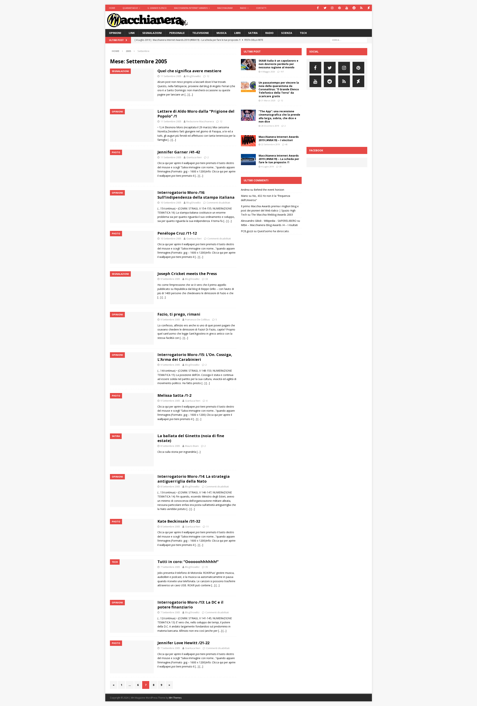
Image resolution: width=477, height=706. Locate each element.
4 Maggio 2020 (268, 71)
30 (280, 166)
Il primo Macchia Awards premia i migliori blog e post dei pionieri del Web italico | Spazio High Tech (270, 210)
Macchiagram (225, 8)
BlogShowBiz (193, 76)
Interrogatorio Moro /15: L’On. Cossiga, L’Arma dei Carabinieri (194, 357)
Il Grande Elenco (157, 8)
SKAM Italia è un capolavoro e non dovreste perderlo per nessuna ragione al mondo (278, 64)
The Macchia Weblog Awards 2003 (272, 214)
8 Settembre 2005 (170, 446)
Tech (303, 33)
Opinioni (115, 33)
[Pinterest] (339, 8)
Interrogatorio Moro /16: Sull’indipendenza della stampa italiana (196, 195)
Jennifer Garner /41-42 (178, 152)
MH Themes (175, 697)
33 (206, 279)
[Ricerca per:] (348, 40)
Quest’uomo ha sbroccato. (273, 231)
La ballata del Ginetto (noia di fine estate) (190, 438)
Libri (237, 33)
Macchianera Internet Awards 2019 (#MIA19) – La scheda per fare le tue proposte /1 (279, 159)
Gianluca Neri (194, 157)
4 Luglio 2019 (267, 166)
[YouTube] (347, 8)
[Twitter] (325, 8)
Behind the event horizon (269, 189)
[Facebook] (318, 8)
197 (282, 71)
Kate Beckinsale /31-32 (178, 521)
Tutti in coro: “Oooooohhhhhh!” (188, 561)
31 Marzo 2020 (268, 100)
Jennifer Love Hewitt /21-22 (183, 642)
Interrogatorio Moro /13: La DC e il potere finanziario (190, 605)
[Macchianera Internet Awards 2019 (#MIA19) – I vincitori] (248, 140)
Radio (243, 8)
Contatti (261, 8)
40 (286, 144)
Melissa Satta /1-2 (174, 395)
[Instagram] (332, 8)
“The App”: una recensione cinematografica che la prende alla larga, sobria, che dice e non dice (279, 116)
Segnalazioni (152, 33)
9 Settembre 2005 (170, 279)
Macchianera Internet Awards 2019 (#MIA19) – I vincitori (279, 138)
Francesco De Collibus (197, 319)
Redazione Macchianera (200, 121)
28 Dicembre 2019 (270, 125)
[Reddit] (354, 8)
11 (207, 526)
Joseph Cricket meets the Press (187, 273)
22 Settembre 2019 (270, 144)
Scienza (286, 33)
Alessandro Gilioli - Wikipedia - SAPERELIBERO (268, 220)
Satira (253, 33)
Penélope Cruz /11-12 (177, 233)
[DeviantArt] (368, 8)
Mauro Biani (192, 446)
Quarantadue (130, 8)
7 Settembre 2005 (170, 567)
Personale (177, 33)
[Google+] (361, 8)
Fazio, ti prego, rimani (178, 314)
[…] (186, 94)
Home (112, 8)
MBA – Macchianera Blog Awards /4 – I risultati (269, 225)
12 (208, 76)
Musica (222, 33)
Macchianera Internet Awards (191, 8)
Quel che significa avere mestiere (189, 70)
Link (132, 33)
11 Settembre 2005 (170, 76)
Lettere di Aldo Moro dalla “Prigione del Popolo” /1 (195, 114)
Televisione (200, 33)
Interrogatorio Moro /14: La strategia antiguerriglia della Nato (193, 479)
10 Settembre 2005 (170, 202)
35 (206, 567)
